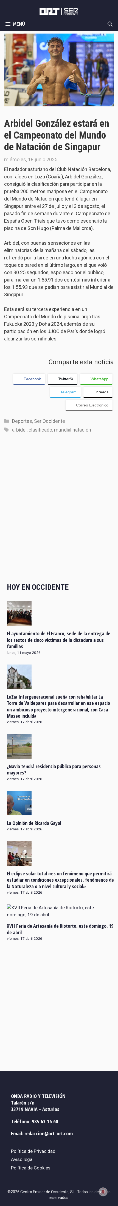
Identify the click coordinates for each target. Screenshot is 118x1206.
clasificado (40, 430)
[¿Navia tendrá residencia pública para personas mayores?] (19, 755)
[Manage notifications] (103, 1191)
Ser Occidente (49, 421)
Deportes (22, 421)
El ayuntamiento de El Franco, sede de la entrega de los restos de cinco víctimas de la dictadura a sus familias (58, 640)
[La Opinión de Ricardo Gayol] (19, 812)
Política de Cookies (30, 1168)
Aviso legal (22, 1159)
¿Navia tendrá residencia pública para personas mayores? (54, 769)
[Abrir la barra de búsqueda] (110, 24)
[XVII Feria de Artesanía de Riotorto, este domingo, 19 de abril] (60, 914)
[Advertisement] (59, 513)
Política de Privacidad (33, 1151)
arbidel (19, 430)
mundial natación (72, 430)
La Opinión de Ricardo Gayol (34, 823)
